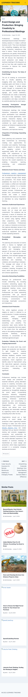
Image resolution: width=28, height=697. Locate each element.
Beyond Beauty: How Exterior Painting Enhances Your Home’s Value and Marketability (13, 511)
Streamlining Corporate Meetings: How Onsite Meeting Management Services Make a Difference (21, 469)
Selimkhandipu (7, 35)
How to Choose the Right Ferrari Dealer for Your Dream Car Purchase (13, 608)
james (6, 612)
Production (6, 453)
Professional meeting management (14, 173)
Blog (3, 18)
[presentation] (14, 498)
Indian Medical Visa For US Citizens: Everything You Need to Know (13, 544)
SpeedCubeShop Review (11, 638)
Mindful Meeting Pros (9, 428)
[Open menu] (25, 3)
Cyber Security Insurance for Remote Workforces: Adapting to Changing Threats (7, 468)
